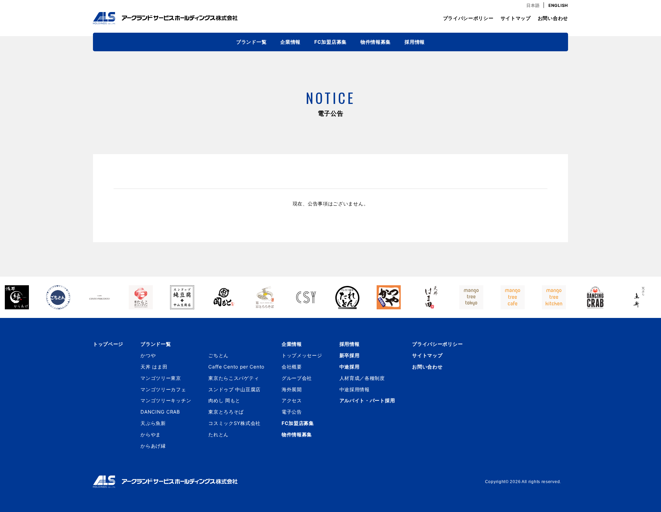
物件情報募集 (375, 42)
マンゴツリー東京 (160, 378)
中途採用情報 (354, 389)
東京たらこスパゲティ (233, 378)
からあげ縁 (153, 446)
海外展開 (292, 389)
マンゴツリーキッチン (165, 400)
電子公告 (292, 412)
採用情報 (415, 42)
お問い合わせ (553, 18)
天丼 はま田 (153, 367)
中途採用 (349, 367)
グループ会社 (297, 378)
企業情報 (290, 42)
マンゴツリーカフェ (163, 389)
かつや (148, 355)
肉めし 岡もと (224, 400)
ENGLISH (558, 5)
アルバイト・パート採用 (367, 400)
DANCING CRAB (160, 412)
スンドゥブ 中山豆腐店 (234, 389)
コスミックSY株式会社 (234, 423)
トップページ (108, 344)
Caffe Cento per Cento (236, 367)
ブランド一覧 (251, 42)
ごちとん (218, 355)
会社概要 (292, 367)
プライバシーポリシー (468, 18)
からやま (150, 434)
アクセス (292, 400)
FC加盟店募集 (330, 42)
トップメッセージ (302, 355)
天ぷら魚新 (153, 423)
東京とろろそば (226, 412)
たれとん (218, 434)
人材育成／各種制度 (362, 378)
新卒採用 (349, 355)
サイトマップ (516, 18)
